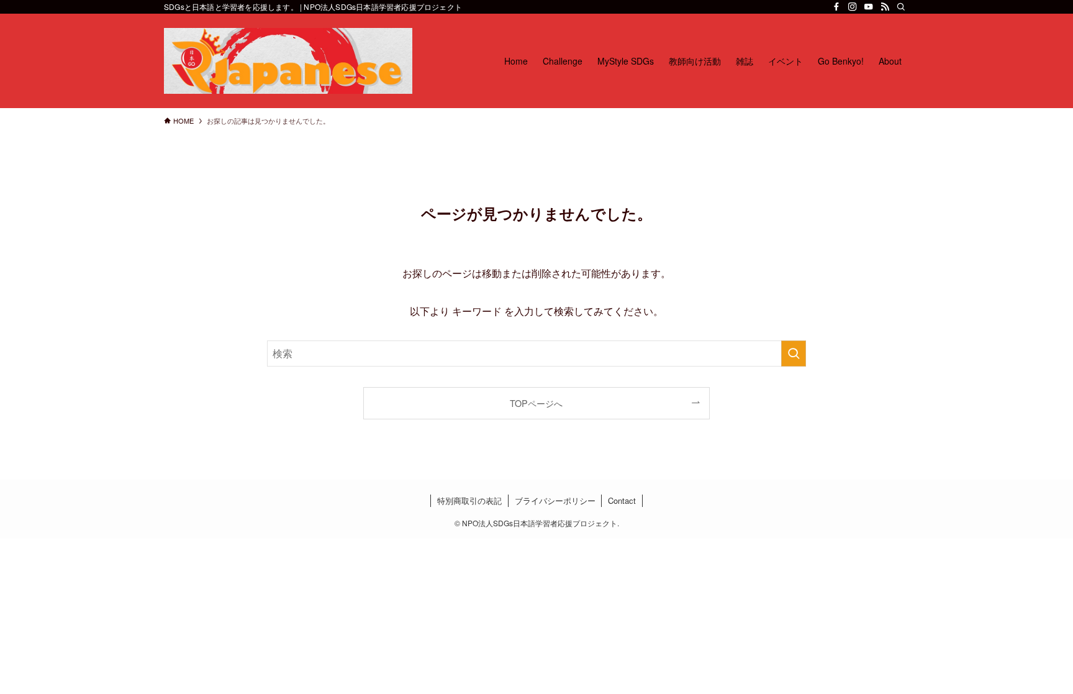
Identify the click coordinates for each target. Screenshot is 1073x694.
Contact (622, 500)
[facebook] (836, 7)
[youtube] (869, 7)
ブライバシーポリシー (555, 500)
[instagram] (852, 7)
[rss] (885, 7)
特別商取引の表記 (469, 500)
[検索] (901, 7)
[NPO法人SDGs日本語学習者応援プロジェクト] (288, 61)
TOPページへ (536, 402)
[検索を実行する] (793, 353)
